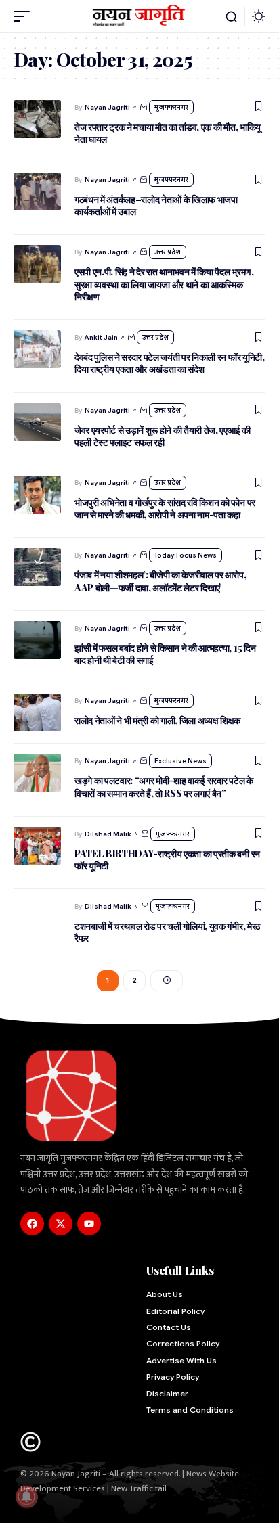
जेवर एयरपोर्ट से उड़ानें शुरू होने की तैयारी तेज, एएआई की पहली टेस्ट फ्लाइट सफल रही (162, 436)
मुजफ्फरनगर (171, 107)
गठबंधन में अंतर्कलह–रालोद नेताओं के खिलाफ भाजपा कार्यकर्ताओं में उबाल (156, 205)
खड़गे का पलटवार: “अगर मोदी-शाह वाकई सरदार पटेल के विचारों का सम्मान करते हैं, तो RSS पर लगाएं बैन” (163, 786)
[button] (25, 16)
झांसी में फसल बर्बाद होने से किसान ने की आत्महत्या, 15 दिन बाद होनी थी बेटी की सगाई (164, 653)
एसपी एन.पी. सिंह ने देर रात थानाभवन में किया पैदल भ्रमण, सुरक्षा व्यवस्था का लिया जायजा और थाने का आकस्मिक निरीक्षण (164, 283)
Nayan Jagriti (107, 107)
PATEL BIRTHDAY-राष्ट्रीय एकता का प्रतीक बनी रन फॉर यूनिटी (167, 859)
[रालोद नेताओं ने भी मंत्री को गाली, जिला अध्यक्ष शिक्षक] (37, 712)
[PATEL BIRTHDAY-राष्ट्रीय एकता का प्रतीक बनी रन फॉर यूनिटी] (37, 846)
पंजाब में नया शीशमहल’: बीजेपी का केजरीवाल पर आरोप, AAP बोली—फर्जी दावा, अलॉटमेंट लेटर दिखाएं (160, 580)
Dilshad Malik (108, 833)
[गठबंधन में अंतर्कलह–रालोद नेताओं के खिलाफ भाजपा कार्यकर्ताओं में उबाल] (37, 191)
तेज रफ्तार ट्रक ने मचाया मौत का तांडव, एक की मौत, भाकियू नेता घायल (167, 132)
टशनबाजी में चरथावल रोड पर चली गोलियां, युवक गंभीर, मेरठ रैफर (167, 932)
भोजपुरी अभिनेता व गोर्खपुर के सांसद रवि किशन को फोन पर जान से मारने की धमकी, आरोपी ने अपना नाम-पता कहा (164, 508)
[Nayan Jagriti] (139, 16)
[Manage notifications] (26, 1496)
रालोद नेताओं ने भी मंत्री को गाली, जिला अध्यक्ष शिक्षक (158, 720)
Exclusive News (180, 760)
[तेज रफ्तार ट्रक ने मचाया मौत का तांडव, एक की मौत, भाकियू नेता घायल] (37, 119)
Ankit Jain (101, 337)
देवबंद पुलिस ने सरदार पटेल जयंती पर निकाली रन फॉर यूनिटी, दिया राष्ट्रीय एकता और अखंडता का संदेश (169, 363)
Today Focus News (185, 555)
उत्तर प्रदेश (167, 252)
